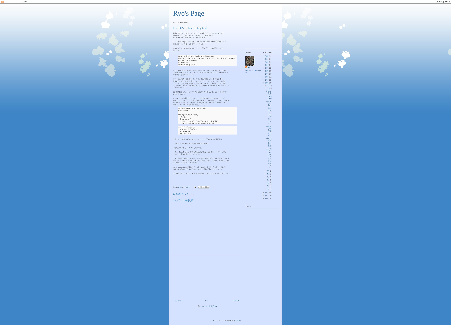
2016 (267, 74)
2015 (267, 77)
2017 (267, 71)
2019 (267, 65)
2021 (267, 59)
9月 (268, 171)
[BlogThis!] (201, 187)
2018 (267, 68)
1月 (268, 189)
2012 (267, 192)
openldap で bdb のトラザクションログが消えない (269, 158)
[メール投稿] (195, 187)
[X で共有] (204, 187)
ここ (218, 48)
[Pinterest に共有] (208, 187)
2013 (267, 83)
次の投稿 (178, 301)
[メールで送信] (199, 187)
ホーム (207, 301)
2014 (267, 80)
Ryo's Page (188, 13)
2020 (267, 62)
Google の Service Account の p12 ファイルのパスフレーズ (269, 112)
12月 (268, 85)
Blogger (238, 320)
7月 (268, 177)
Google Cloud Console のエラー (269, 131)
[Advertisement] (207, 276)
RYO (249, 67)
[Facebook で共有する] (206, 187)
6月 (268, 180)
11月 (268, 88)
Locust (217, 33)
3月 (268, 186)
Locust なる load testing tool (269, 94)
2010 (267, 198)
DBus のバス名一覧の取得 (269, 142)
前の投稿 (236, 301)
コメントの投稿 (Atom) (209, 306)
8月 (268, 174)
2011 (267, 195)
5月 (268, 183)
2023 (267, 56)
